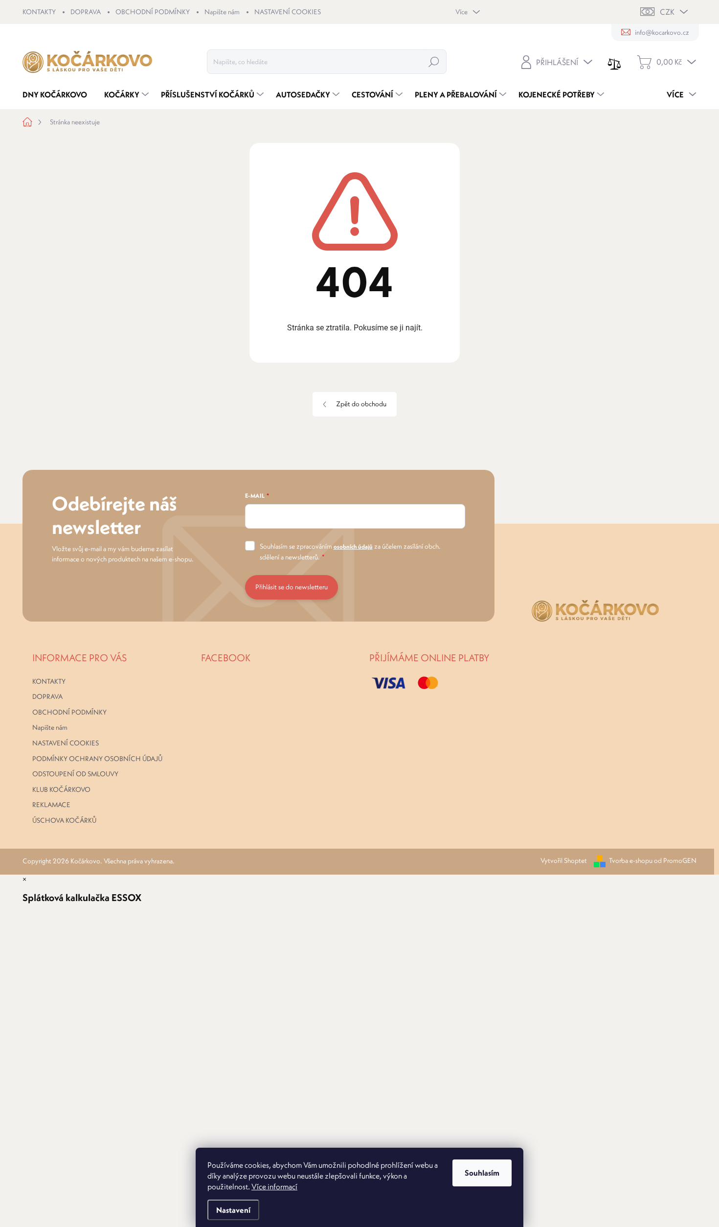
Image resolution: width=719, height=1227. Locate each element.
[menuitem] (58, 94)
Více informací (274, 1186)
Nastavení (233, 1210)
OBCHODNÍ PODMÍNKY (152, 11)
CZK (667, 12)
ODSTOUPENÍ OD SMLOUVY (75, 773)
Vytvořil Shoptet (563, 860)
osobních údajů (353, 546)
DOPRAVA (85, 11)
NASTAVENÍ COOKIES (287, 11)
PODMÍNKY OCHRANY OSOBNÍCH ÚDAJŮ (97, 758)
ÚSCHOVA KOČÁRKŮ (64, 820)
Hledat (434, 61)
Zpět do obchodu (361, 403)
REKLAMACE (51, 804)
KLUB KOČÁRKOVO (61, 789)
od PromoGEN (675, 860)
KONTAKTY (39, 11)
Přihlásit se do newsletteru (291, 586)
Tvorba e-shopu (630, 860)
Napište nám (222, 11)
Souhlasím (482, 1173)
